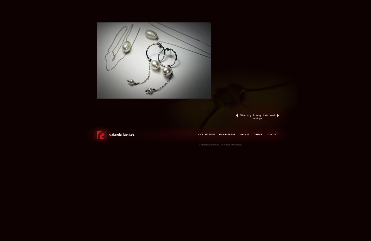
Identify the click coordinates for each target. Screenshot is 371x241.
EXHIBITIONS (227, 134)
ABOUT (244, 134)
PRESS (258, 134)
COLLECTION (206, 134)
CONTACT (273, 134)
